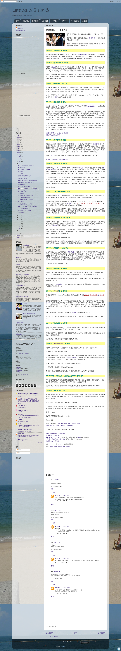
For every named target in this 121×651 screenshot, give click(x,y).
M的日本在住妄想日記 (23, 410)
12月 (20, 156)
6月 (20, 219)
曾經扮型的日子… (22, 178)
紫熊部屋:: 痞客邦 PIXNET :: (25, 429)
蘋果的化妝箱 (21, 433)
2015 (18, 140)
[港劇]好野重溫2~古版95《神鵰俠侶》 (58, 133)
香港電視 (96, 144)
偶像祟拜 (60, 446)
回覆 (52, 489)
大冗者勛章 (21, 193)
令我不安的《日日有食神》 (22, 274)
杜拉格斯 (55, 97)
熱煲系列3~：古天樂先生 (24, 210)
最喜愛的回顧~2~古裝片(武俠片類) (57, 159)
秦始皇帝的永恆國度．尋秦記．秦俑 (69, 423)
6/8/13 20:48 (66, 587)
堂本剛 (79, 437)
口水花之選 (75, 21)
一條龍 (51, 446)
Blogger (63, 646)
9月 (20, 163)
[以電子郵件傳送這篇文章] (65, 444)
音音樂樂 (45, 21)
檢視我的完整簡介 (20, 30)
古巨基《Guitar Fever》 (24, 186)
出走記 (84, 21)
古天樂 (55, 446)
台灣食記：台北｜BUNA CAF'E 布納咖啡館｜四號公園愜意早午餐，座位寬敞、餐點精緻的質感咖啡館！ (28, 402)
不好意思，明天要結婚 (22, 353)
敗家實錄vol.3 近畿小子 (24, 169)
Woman (19, 367)
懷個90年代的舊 (21, 285)
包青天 (58, 195)
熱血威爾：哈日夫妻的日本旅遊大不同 (27, 399)
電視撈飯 (26, 21)
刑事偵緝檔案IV (58, 343)
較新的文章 (49, 633)
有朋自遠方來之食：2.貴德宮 (25, 199)
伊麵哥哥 (86, 54)
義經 (18, 368)
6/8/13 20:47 (66, 495)
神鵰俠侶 (92, 38)
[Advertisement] (27, 473)
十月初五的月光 (71, 357)
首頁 (17, 21)
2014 (18, 142)
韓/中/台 (26, 375)
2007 (18, 233)
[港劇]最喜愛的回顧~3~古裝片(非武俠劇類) (59, 425)
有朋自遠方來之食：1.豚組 (25, 204)
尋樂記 (91, 394)
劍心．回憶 (20, 414)
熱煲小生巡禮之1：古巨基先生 (55, 433)
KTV (86, 95)
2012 (18, 146)
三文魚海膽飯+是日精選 (24, 197)
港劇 (64, 446)
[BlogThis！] (67, 444)
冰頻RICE (64, 21)
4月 (20, 223)
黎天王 (54, 67)
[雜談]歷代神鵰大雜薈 (53, 135)
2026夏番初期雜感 (22, 407)
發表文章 (20, 449)
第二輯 (48, 303)
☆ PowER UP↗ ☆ (22, 405)
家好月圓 (53, 89)
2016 (18, 137)
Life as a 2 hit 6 (30, 10)
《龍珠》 (25, 303)
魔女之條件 (19, 370)
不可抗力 (20, 411)
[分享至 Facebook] (70, 444)
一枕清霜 (20, 419)
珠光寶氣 (75, 312)
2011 (18, 148)
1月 (20, 230)
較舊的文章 (101, 633)
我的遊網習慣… (22, 184)
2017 (18, 135)
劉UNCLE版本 (90, 106)
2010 (18, 150)
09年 (98, 295)
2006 (18, 235)
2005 (18, 237)
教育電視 (20, 171)
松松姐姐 (79, 54)
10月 (20, 161)
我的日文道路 (26, 245)
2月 (20, 228)
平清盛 (18, 372)
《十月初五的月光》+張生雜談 (56, 439)
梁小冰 (52, 155)
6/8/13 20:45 (57, 571)
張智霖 (81, 168)
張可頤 (55, 225)
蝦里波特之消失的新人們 (22, 296)
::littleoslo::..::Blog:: (23, 439)
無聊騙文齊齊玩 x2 (23, 191)
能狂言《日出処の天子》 (23, 421)
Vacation (19, 396)
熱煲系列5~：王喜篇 (52, 441)
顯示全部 (40, 442)
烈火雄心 (56, 291)
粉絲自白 (35, 21)
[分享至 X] (69, 444)
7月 (20, 217)
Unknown (57, 495)
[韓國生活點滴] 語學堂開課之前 (25, 431)
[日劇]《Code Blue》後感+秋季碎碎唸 (28, 180)
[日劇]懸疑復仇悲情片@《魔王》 (26, 182)
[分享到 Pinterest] (72, 444)
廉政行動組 (71, 252)
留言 (19, 452)
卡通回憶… (21, 173)
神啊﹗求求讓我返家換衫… (25, 176)
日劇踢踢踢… (19, 257)
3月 (20, 226)
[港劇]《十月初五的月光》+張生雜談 (27, 206)
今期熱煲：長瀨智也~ (53, 435)
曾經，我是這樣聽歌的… (29, 313)
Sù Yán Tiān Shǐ (22, 424)
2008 (18, 155)
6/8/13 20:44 (56, 479)
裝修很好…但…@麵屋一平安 (25, 195)
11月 (20, 159)
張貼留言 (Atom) (54, 636)
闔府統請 (59, 284)
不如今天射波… (22, 167)
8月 (20, 215)
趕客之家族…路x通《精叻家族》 (26, 165)
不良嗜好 (54, 21)
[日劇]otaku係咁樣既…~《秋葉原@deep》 (29, 188)
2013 (18, 144)
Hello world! (20, 440)
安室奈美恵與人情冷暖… (24, 208)
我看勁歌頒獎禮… (20, 334)
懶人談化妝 (21, 201)
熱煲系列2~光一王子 (52, 437)
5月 (20, 221)
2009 (18, 152)
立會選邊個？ (21, 212)
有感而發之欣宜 (20, 323)
